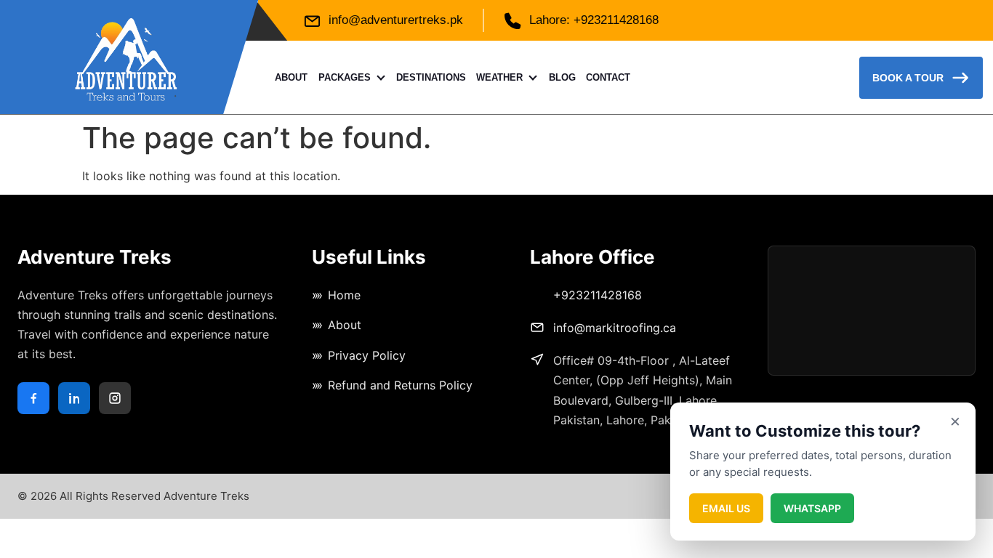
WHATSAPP (812, 508)
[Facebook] (33, 398)
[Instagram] (115, 398)
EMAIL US (726, 508)
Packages (344, 77)
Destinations (431, 77)
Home (344, 295)
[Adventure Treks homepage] (126, 57)
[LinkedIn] (74, 398)
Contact (608, 77)
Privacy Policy (367, 355)
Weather (499, 77)
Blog (562, 77)
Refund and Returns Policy (400, 385)
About (291, 77)
